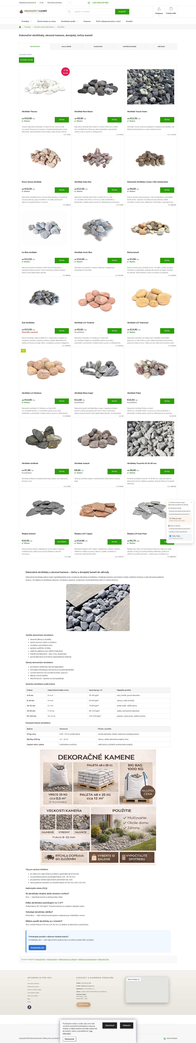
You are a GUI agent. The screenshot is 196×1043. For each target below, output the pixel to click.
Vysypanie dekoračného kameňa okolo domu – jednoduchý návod (180, 511)
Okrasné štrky (40, 959)
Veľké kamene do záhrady (68, 959)
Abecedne (161, 46)
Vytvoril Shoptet (172, 1038)
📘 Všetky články (176, 537)
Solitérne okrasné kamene (87, 959)
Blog (28, 999)
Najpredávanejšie (129, 46)
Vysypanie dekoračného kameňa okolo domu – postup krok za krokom (180, 529)
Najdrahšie (98, 46)
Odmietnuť (109, 1025)
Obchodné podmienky (54, 3)
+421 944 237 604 (86, 983)
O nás (41, 3)
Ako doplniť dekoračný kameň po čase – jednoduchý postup (180, 514)
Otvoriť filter (26, 60)
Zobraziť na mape (83, 1004)
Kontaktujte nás (37, 947)
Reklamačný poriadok (33, 986)
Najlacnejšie (66, 46)
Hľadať (122, 11)
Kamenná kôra (52, 959)
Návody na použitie (32, 996)
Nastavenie (69, 1039)
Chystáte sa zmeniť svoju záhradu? (178, 532)
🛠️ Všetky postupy (177, 520)
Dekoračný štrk (103, 959)
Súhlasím (126, 1025)
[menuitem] (27, 21)
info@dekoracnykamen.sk (27, 3)
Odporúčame (35, 46)
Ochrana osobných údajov (34, 990)
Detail (62, 120)
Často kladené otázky (33, 993)
